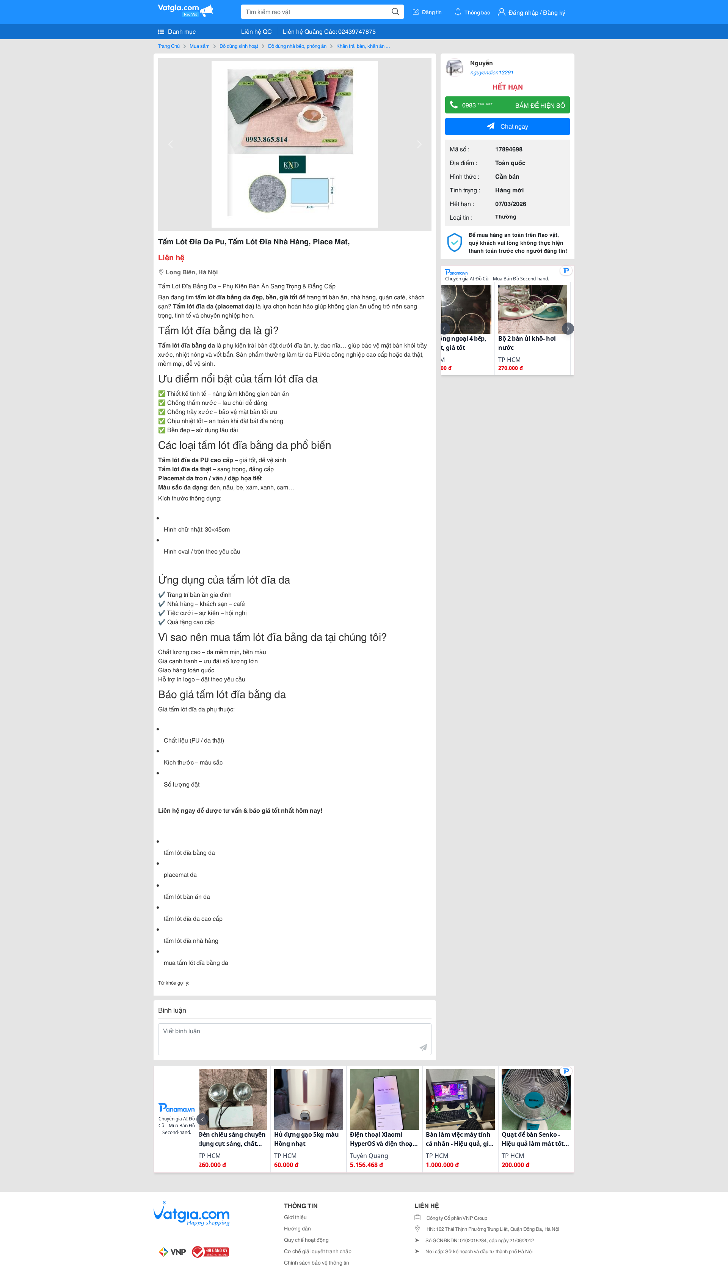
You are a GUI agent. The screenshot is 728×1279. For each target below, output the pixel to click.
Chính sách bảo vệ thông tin (316, 1262)
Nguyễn (481, 62)
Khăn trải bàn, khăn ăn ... (363, 45)
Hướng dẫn (297, 1228)
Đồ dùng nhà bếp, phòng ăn (297, 45)
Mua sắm (200, 45)
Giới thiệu (295, 1217)
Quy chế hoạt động (306, 1239)
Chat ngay (514, 125)
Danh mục (181, 31)
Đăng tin (432, 12)
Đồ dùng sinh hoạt (239, 45)
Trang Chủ (169, 45)
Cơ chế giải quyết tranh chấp (317, 1251)
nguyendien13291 (491, 72)
